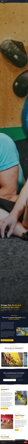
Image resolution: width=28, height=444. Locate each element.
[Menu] (26, 1)
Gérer (18, 442)
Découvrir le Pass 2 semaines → (7, 340)
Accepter (25, 442)
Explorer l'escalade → (4, 408)
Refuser (22, 442)
